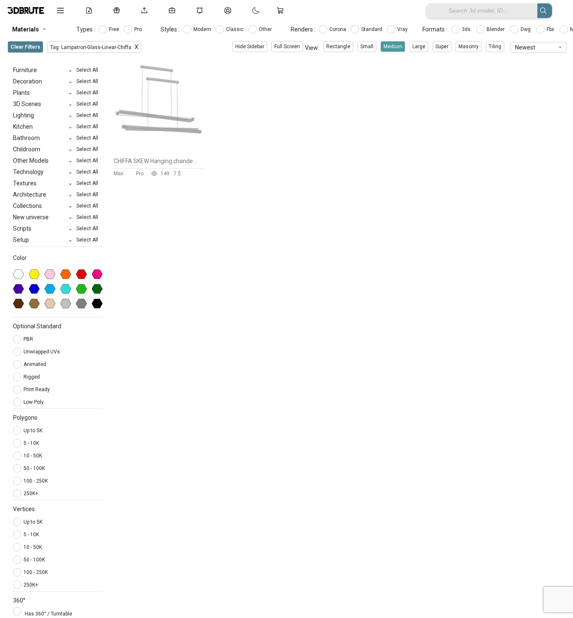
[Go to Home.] (26, 10)
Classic (235, 29)
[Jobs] (173, 10)
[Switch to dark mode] (247, 10)
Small (366, 46)
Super (441, 46)
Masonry (468, 46)
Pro (138, 29)
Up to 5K (32, 431)
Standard (372, 29)
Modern (202, 29)
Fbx (551, 29)
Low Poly (34, 402)
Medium (392, 46)
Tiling (495, 46)
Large (418, 46)
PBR (28, 339)
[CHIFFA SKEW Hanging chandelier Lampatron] (159, 151)
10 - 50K (32, 456)
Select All (87, 70)
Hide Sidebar (249, 46)
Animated (35, 364)
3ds (467, 29)
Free (114, 29)
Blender (496, 29)
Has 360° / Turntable (48, 614)
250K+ (30, 493)
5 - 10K (31, 443)
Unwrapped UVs (42, 352)
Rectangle (338, 46)
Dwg (526, 29)
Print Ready (37, 389)
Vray (403, 29)
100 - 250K (35, 481)
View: (312, 47)
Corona (338, 29)
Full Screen (287, 46)
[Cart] (281, 10)
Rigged (32, 377)
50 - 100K (34, 468)
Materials (25, 29)
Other (266, 29)
